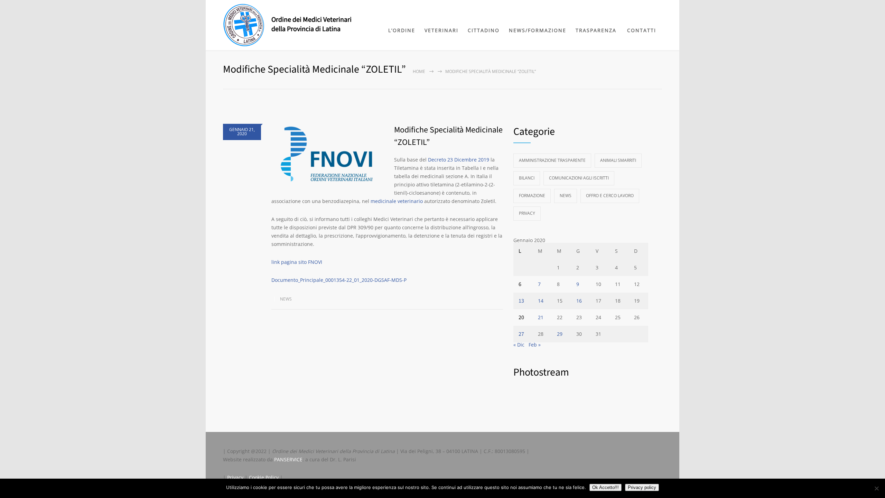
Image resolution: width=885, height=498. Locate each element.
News (286, 299)
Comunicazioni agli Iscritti (579, 178)
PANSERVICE (288, 459)
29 (559, 334)
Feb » (535, 344)
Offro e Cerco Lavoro (610, 196)
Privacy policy (642, 487)
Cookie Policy (264, 477)
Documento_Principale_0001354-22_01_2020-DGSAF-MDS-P (339, 280)
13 (521, 301)
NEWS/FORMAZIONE (537, 30)
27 (521, 334)
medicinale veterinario (397, 201)
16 (579, 300)
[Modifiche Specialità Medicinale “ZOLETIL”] (329, 155)
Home (419, 71)
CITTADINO (484, 30)
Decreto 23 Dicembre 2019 (458, 159)
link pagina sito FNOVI (296, 262)
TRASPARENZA (596, 30)
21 (540, 317)
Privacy (527, 213)
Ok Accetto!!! (605, 487)
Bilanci (526, 178)
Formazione (532, 196)
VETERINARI (441, 30)
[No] (876, 488)
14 (540, 300)
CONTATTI (641, 30)
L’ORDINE (401, 30)
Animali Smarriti (618, 160)
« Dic (518, 344)
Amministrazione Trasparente (552, 160)
